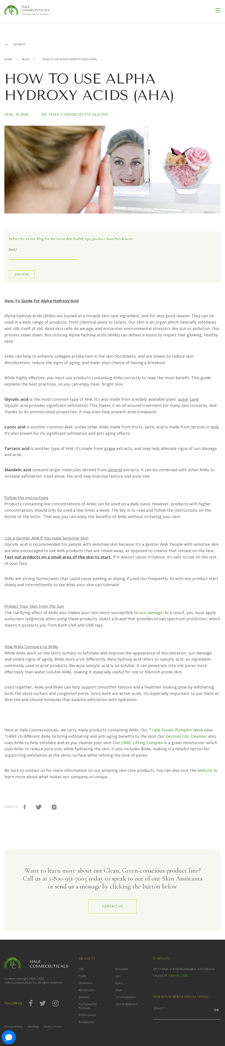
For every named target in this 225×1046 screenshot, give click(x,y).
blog (25, 59)
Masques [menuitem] (122, 969)
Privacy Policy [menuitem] (13, 1026)
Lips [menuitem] (118, 976)
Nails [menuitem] (119, 990)
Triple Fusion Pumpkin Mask (176, 729)
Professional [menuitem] (87, 1015)
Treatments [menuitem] (86, 1022)
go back (14, 44)
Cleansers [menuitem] (85, 983)
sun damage (150, 612)
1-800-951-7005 (178, 975)
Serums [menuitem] (84, 997)
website (205, 770)
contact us (112, 906)
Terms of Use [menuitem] (53, 1026)
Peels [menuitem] (82, 976)
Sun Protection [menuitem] (125, 997)
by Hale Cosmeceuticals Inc (76, 114)
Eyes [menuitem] (119, 983)
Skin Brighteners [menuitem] (127, 1004)
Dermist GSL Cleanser (186, 736)
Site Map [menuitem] (33, 1026)
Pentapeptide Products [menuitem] (88, 1006)
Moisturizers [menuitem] (87, 990)
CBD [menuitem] (81, 969)
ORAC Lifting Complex (142, 742)
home (8, 59)
